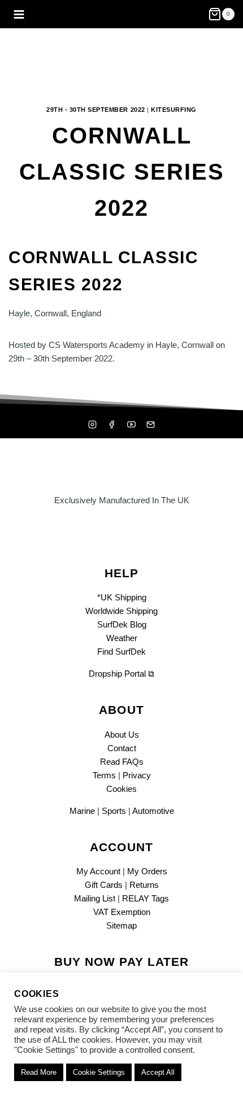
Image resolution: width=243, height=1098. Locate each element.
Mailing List (94, 898)
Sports (114, 811)
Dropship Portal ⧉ (121, 673)
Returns (144, 885)
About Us (122, 734)
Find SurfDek (121, 651)
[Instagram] (92, 424)
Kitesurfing (174, 109)
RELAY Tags (145, 898)
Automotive (153, 811)
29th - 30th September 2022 (95, 109)
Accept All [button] (158, 1072)
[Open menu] (19, 14)
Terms (104, 775)
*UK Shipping (121, 597)
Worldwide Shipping (121, 611)
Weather (121, 638)
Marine (82, 811)
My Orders (147, 871)
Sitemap (121, 925)
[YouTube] (131, 424)
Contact (121, 748)
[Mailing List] (150, 424)
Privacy (137, 775)
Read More (39, 1072)
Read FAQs (122, 761)
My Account (98, 871)
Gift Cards (104, 885)
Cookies (121, 789)
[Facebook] (111, 424)
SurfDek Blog (121, 624)
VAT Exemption (121, 912)
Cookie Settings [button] (99, 1072)
